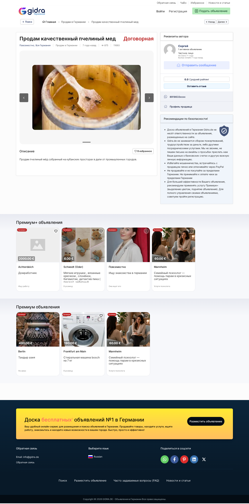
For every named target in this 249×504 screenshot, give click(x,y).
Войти (160, 11)
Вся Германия (43, 45)
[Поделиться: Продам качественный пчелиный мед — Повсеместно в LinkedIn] (194, 459)
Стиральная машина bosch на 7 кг (82, 359)
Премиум (21, 314)
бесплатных (57, 420)
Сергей (183, 46)
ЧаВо (183, 2)
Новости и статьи (219, 2)
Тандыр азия (26, 357)
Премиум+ (22, 230)
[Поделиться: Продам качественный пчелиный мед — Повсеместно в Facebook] (174, 459)
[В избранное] (56, 231)
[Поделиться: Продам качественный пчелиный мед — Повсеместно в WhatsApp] (165, 459)
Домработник (27, 273)
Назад (211, 21)
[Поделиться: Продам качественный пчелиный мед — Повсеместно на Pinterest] (184, 459)
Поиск (28, 21)
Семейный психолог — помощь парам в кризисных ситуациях (172, 276)
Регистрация (178, 11)
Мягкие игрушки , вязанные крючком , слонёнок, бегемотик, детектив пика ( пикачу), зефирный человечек (82, 276)
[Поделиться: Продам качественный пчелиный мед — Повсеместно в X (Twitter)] (204, 459)
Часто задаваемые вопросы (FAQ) (136, 480)
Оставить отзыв (196, 86)
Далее (221, 21)
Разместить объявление (206, 421)
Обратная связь (166, 2)
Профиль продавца (181, 106)
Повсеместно (26, 45)
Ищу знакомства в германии (128, 273)
